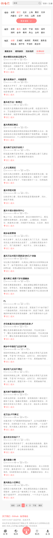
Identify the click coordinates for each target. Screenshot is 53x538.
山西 (33, 15)
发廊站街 (40, 51)
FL (5, 301)
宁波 (31, 29)
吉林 (39, 15)
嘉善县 (44, 40)
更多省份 (24, 20)
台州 (37, 32)
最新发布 (8, 51)
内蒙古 (14, 15)
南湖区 (28, 40)
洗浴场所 (30, 51)
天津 (43, 12)
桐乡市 (37, 43)
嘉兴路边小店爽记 (12, 482)
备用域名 (24, 516)
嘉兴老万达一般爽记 (13, 101)
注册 (50, 3)
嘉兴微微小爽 (10, 459)
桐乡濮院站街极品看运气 (15, 56)
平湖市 (29, 43)
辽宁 (21, 15)
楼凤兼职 (19, 51)
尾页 (40, 505)
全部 (13, 12)
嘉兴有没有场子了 (12, 436)
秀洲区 (36, 40)
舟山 (31, 32)
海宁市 (22, 43)
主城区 (20, 40)
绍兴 (37, 29)
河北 (27, 15)
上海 (31, 12)
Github (15, 516)
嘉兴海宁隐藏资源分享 (14, 391)
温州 (43, 29)
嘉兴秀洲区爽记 (11, 124)
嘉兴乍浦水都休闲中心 (14, 210)
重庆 (37, 12)
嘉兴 (19, 29)
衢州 (25, 32)
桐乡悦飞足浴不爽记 (13, 369)
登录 (45, 3)
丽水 (43, 32)
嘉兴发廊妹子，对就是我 (15, 79)
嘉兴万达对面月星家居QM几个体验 (20, 255)
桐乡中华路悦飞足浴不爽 (15, 346)
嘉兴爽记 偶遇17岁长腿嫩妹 (16, 278)
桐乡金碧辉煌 (10, 233)
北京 (25, 12)
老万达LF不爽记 (11, 414)
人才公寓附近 (10, 167)
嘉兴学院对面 (10, 190)
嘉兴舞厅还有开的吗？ (14, 147)
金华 (19, 32)
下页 (34, 505)
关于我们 (6, 516)
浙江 (19, 12)
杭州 (25, 29)
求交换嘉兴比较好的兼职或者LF (18, 323)
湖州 (13, 32)
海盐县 (14, 43)
